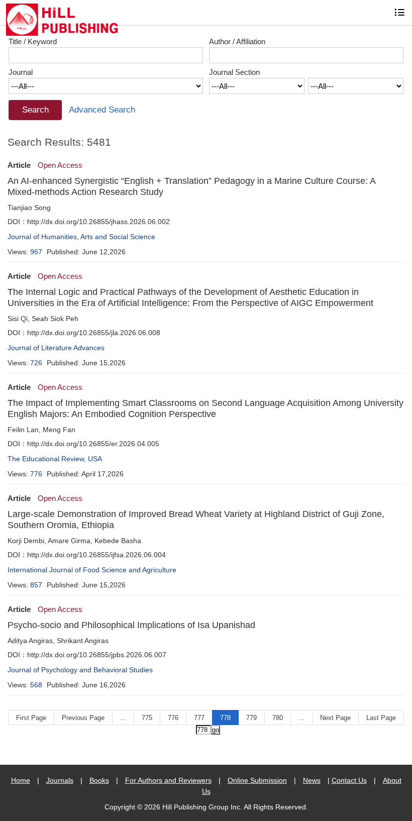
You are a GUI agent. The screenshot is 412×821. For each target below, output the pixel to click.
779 (251, 718)
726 (36, 363)
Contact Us (349, 780)
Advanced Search (102, 110)
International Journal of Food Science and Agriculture (92, 570)
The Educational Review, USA (55, 459)
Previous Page (83, 718)
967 (36, 252)
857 (36, 585)
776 (36, 474)
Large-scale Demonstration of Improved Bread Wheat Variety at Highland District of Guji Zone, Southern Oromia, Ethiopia (196, 519)
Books (99, 780)
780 (277, 718)
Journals (59, 780)
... (123, 718)
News (312, 780)
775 (147, 718)
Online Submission (257, 780)
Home (20, 780)
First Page (31, 718)
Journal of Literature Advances (56, 348)
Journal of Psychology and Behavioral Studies (80, 670)
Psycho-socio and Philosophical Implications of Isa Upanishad (131, 625)
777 (199, 718)
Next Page (335, 718)
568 (36, 685)
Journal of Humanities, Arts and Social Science (81, 237)
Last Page (381, 718)
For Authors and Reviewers (168, 780)
